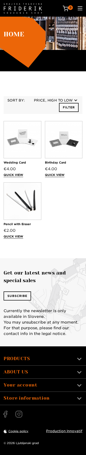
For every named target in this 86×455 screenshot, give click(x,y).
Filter (69, 107)
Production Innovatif (64, 431)
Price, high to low (53, 100)
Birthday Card (55, 162)
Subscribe (17, 296)
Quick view (13, 175)
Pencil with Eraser (17, 224)
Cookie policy (18, 431)
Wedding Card (15, 162)
